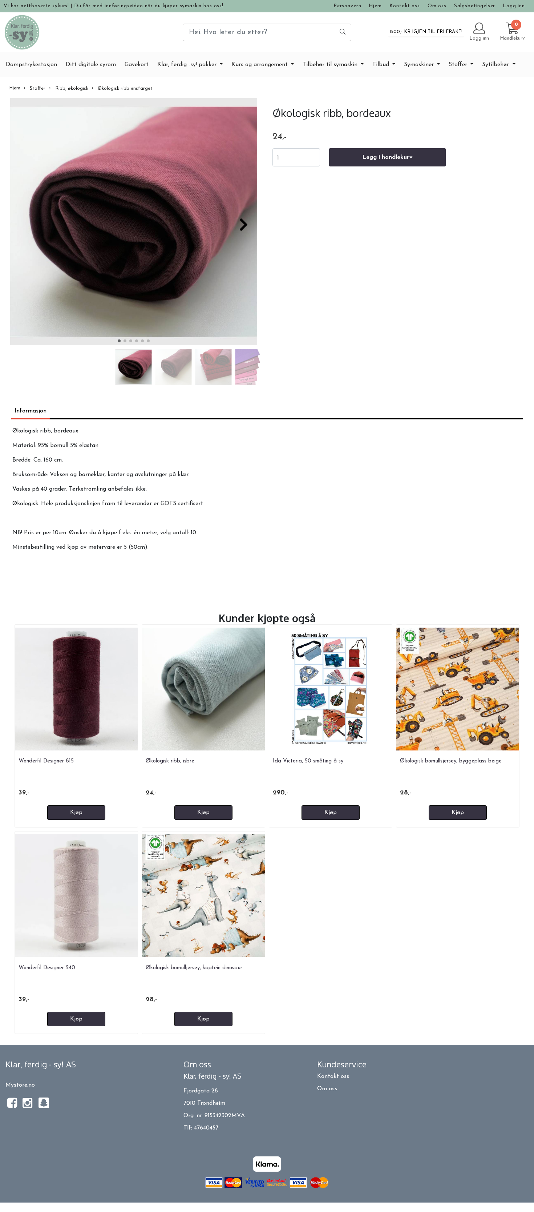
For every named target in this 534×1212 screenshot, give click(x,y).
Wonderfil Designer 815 (46, 761)
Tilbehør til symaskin (331, 65)
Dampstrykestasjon (31, 65)
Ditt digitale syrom (91, 65)
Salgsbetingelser (474, 6)
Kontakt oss (404, 6)
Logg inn (514, 6)
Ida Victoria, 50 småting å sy (308, 761)
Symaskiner (420, 65)
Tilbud (381, 65)
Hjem (375, 6)
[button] (119, 340)
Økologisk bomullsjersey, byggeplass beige (451, 761)
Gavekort (137, 65)
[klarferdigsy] (44, 1107)
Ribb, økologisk (71, 88)
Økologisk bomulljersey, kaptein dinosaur (194, 968)
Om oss (437, 6)
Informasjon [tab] (30, 411)
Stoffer (459, 65)
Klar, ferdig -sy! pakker (187, 65)
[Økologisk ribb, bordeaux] (133, 223)
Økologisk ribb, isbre (170, 761)
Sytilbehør (496, 65)
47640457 (206, 1128)
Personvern (347, 6)
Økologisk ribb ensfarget (124, 88)
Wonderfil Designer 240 (47, 968)
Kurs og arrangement (260, 65)
